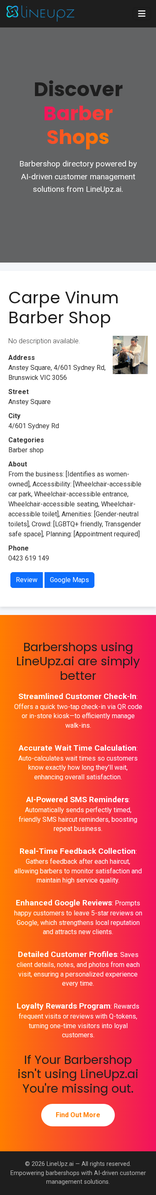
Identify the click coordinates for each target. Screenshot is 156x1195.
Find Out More (78, 1115)
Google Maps (69, 580)
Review (26, 580)
